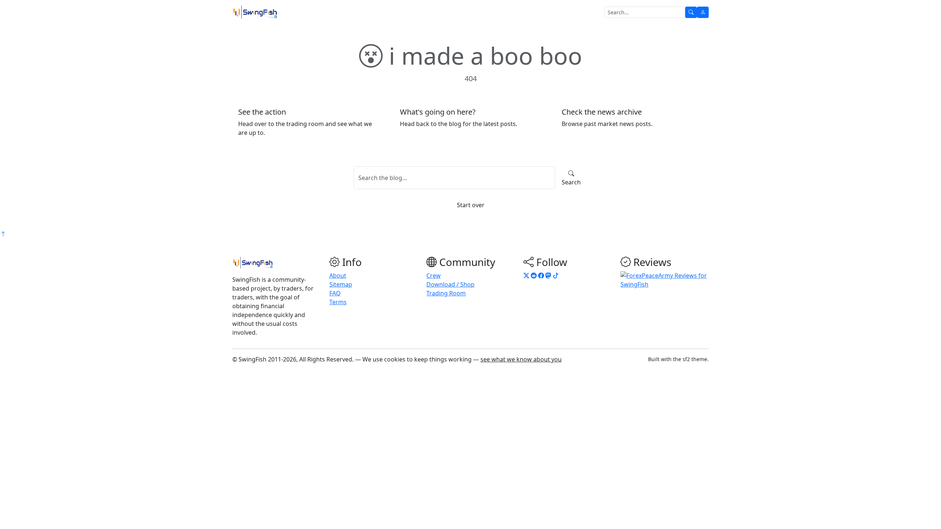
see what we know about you (521, 359)
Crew (433, 275)
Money (400, 12)
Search (571, 182)
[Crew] (703, 12)
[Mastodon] (548, 275)
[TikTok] (556, 275)
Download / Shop (450, 284)
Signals (375, 12)
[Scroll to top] (3, 234)
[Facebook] (541, 275)
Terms (338, 302)
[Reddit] (534, 275)
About (337, 275)
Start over (470, 205)
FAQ (335, 293)
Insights (431, 12)
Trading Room (306, 12)
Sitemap (340, 284)
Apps (460, 12)
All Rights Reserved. (326, 359)
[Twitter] (526, 275)
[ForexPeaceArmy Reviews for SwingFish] (664, 280)
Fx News (343, 12)
